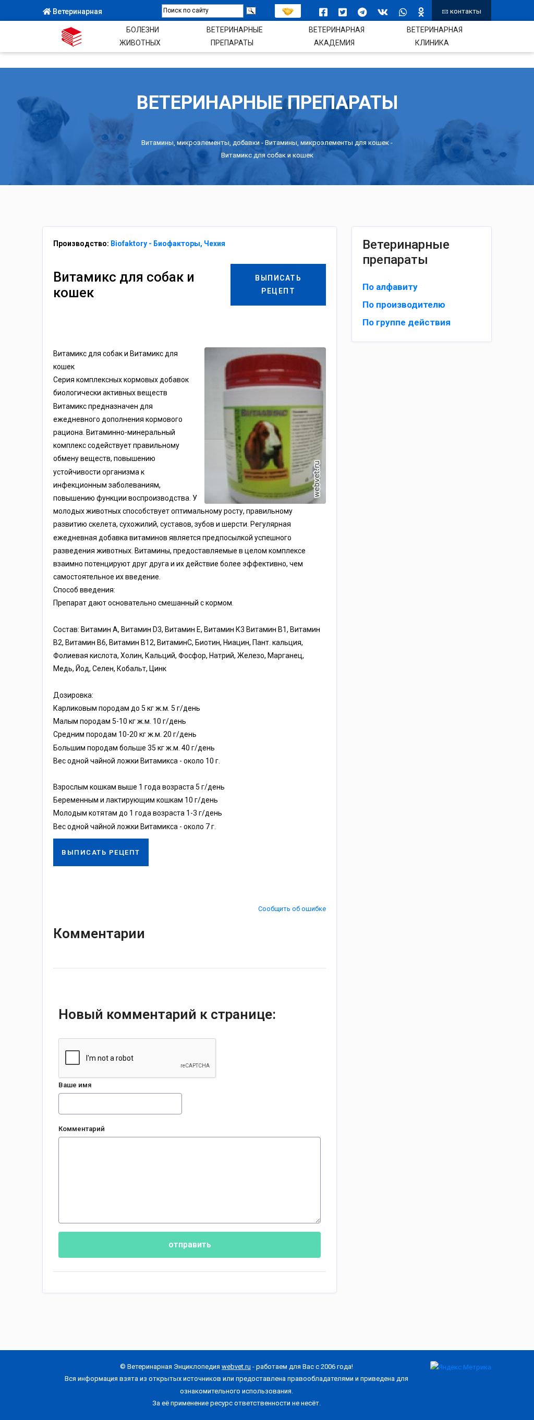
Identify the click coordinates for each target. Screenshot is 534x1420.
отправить (189, 1244)
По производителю (403, 304)
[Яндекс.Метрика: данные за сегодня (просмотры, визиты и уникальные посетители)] (460, 1367)
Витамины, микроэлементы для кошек (327, 143)
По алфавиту (390, 287)
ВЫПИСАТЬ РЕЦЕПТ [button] (278, 284)
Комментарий (81, 1129)
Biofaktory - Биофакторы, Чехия (168, 243)
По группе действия (406, 322)
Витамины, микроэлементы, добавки (200, 143)
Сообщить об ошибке (292, 909)
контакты (464, 11)
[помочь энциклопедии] (288, 9)
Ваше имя (75, 1085)
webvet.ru (236, 1366)
